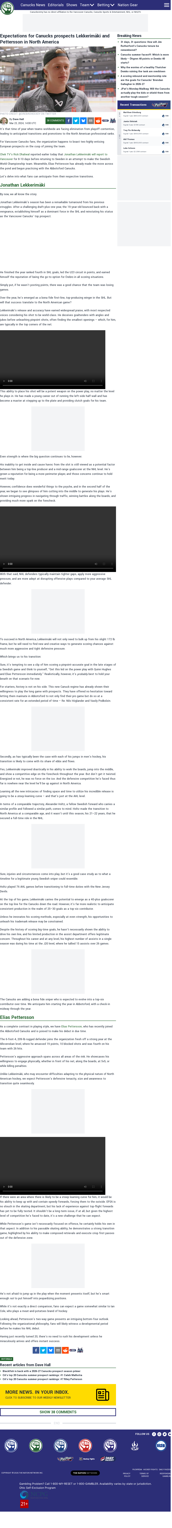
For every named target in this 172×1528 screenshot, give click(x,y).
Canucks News (33, 5)
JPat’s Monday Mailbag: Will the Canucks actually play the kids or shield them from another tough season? (145, 93)
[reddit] (98, 120)
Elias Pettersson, (71, 1026)
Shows (71, 5)
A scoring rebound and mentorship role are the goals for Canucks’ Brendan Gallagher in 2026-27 (143, 80)
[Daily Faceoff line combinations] (105, 120)
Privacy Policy (126, 1475)
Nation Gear (128, 5)
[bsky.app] (83, 120)
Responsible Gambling (166, 1475)
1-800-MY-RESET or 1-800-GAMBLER (74, 1483)
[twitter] (76, 120)
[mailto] (90, 120)
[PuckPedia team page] (112, 120)
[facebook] (68, 120)
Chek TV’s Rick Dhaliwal (15, 154)
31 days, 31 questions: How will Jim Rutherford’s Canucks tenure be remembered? (141, 46)
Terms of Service (144, 1475)
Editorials (56, 5)
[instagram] (159, 1434)
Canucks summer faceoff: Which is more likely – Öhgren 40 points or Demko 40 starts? (145, 59)
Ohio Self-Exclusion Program (37, 1487)
